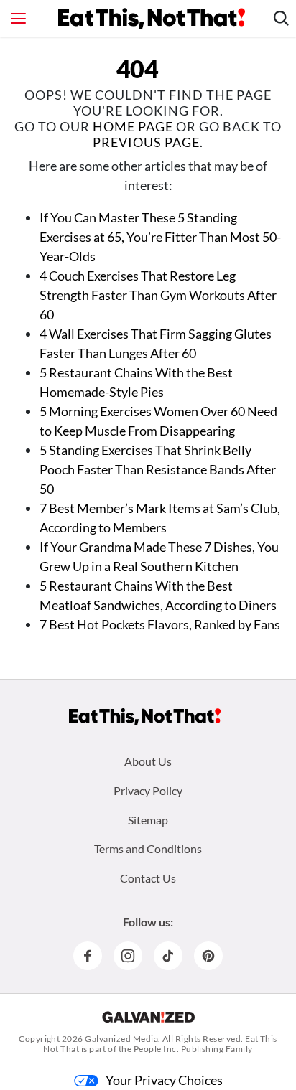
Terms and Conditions (148, 848)
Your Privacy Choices (164, 1080)
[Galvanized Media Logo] (148, 1017)
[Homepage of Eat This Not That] (144, 717)
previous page (146, 142)
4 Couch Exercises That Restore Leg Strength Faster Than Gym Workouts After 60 (158, 295)
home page (133, 126)
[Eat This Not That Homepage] (151, 18)
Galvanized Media (121, 1038)
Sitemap (148, 820)
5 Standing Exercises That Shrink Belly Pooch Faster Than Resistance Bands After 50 (158, 469)
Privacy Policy (148, 790)
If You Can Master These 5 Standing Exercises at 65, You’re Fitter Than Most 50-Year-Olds (160, 237)
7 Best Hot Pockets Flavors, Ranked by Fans (160, 624)
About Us (148, 761)
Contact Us (148, 878)
